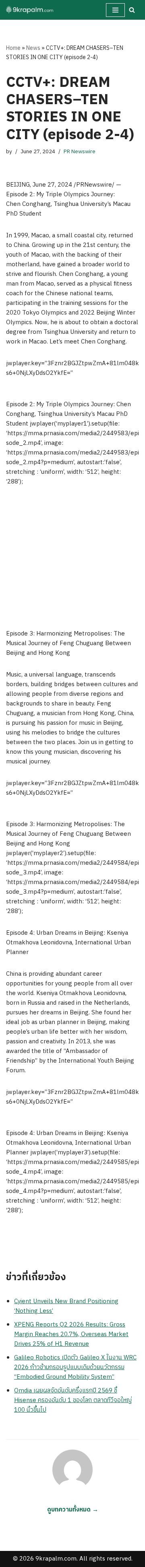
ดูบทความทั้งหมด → (72, 1510)
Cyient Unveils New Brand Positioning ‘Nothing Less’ (66, 1306)
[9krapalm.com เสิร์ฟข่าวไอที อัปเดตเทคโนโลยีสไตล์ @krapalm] (30, 10)
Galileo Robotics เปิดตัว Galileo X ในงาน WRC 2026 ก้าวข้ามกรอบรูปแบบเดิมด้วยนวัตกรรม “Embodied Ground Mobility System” (75, 1367)
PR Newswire (79, 151)
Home (13, 48)
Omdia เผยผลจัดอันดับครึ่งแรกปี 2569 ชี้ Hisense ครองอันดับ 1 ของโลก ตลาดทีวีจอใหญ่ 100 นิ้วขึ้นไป (73, 1400)
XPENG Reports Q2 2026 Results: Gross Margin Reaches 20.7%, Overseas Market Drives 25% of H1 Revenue (71, 1334)
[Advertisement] (72, 558)
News (33, 48)
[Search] (132, 10)
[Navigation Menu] (115, 10)
